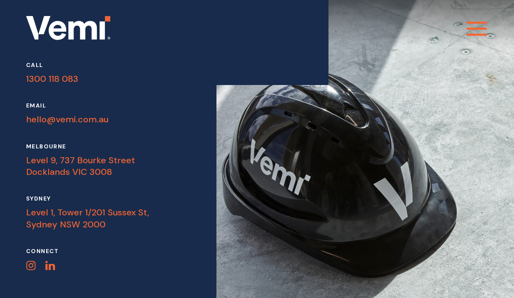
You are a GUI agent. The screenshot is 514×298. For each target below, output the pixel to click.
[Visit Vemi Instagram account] (30, 265)
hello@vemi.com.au (67, 119)
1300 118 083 (52, 79)
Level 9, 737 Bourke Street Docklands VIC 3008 (80, 166)
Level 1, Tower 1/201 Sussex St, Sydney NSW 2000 (87, 218)
